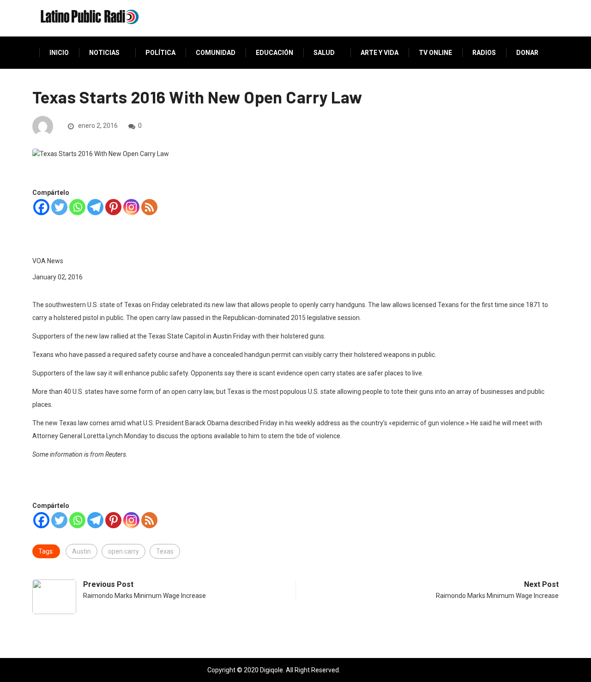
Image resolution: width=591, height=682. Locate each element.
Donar (527, 52)
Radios (484, 52)
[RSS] (149, 207)
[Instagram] (131, 207)
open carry (123, 551)
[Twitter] (59, 207)
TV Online (435, 52)
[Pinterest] (113, 207)
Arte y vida (379, 52)
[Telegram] (95, 207)
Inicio (59, 52)
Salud (324, 52)
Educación (274, 52)
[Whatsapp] (77, 207)
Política (160, 52)
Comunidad (215, 52)
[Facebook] (41, 207)
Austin (81, 551)
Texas (165, 551)
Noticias (104, 52)
